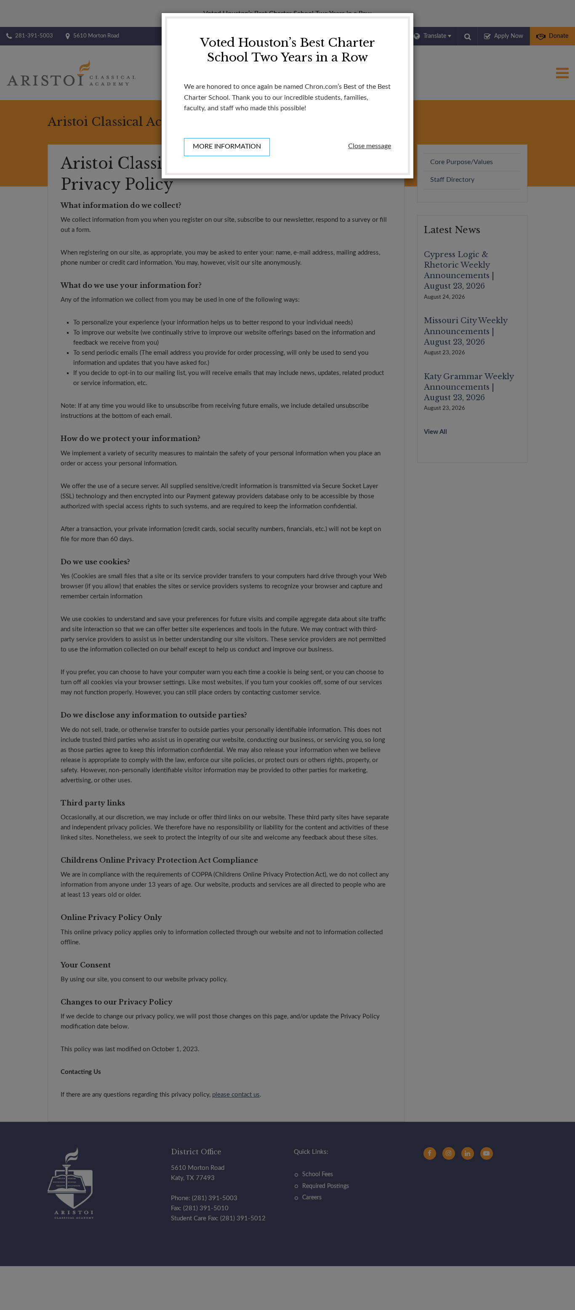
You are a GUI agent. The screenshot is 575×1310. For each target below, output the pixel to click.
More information (227, 146)
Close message (369, 146)
